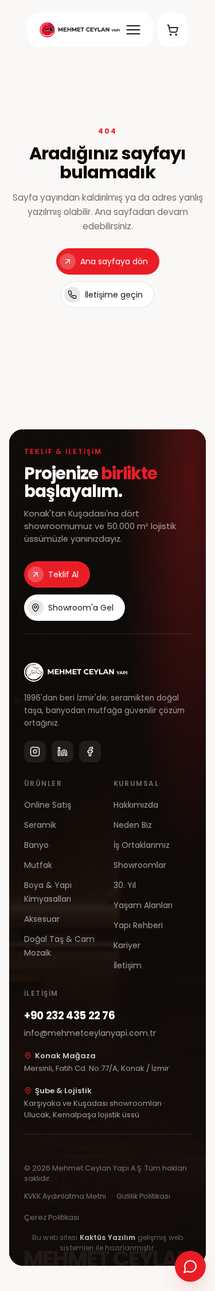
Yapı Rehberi (138, 925)
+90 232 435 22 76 (69, 1015)
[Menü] (133, 30)
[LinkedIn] (62, 751)
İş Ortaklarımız (142, 845)
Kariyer (127, 945)
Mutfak (38, 865)
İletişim (128, 965)
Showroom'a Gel (81, 607)
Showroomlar (140, 865)
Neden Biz (133, 825)
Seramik (40, 825)
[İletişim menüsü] (190, 1266)
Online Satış (47, 805)
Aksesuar (42, 919)
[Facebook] (90, 751)
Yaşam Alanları (143, 905)
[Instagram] (35, 751)
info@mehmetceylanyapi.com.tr (90, 1033)
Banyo (36, 845)
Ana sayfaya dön (114, 261)
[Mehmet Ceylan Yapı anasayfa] (80, 29)
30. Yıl (125, 885)
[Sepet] (172, 30)
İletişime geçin (114, 294)
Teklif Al (63, 574)
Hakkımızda (136, 805)
